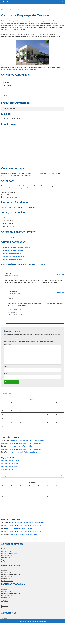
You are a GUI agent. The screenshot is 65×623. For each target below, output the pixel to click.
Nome (6, 366)
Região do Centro (6, 551)
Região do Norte (6, 549)
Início (2, 9)
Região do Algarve (6, 557)
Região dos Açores (7, 562)
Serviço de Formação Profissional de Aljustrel (16, 247)
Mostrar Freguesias (10, 108)
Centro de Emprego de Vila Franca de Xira (19, 446)
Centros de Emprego (11, 9)
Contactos (4, 618)
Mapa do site (5, 608)
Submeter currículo (7, 469)
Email (6, 373)
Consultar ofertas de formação (10, 466)
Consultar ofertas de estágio (9, 463)
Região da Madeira (7, 560)
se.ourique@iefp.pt (30, 69)
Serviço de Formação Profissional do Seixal (24, 452)
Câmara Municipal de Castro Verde (13, 256)
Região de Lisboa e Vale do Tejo (11, 553)
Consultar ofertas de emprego (10, 460)
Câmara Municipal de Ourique (12, 253)
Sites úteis (4, 606)
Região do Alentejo (7, 555)
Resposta (60, 274)
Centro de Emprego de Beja (11, 237)
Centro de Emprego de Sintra (32, 443)
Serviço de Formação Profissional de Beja (15, 250)
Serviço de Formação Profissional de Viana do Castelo (27, 440)
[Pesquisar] (62, 2)
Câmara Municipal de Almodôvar (13, 259)
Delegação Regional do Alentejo (26, 9)
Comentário (8, 344)
